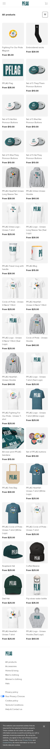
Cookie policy (11, 700)
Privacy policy (11, 692)
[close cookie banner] (44, 726)
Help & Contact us (13, 709)
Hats (7, 683)
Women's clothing (13, 679)
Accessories (11, 666)
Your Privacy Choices (15, 696)
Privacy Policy (28, 740)
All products (11, 662)
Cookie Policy (8, 742)
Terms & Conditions (14, 705)
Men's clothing (12, 675)
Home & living (11, 670)
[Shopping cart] (46, 3)
